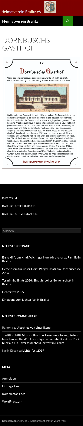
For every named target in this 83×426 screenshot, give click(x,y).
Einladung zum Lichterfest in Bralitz (25, 299)
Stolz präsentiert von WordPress (48, 420)
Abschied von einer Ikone (33, 327)
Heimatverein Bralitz (20, 21)
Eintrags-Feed (11, 386)
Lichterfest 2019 (33, 350)
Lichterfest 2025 (13, 292)
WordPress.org (12, 401)
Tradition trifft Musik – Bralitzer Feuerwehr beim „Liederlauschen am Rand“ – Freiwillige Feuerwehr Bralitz (40, 337)
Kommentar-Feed (14, 394)
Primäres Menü (78, 21)
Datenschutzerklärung (19, 206)
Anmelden (9, 378)
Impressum (9, 198)
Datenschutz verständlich (20, 213)
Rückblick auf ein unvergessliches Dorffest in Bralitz (41, 341)
